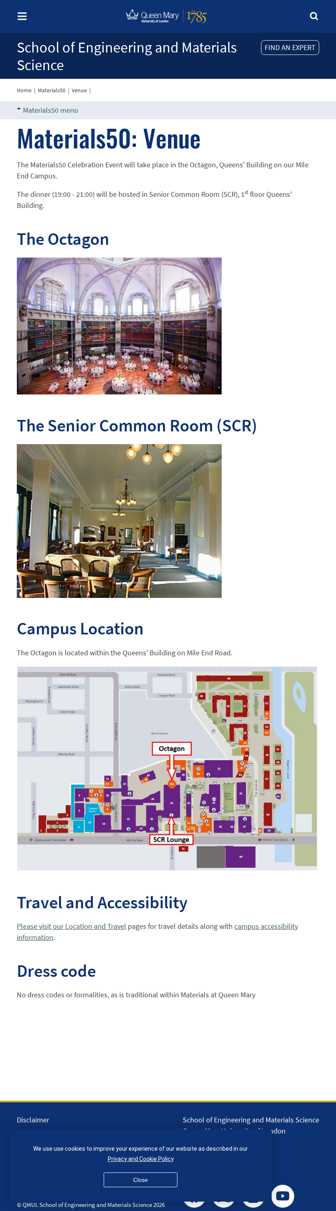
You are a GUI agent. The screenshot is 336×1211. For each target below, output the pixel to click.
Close (140, 1180)
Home (24, 90)
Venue (79, 90)
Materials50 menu (50, 110)
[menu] (22, 18)
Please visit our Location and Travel (71, 926)
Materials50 (52, 90)
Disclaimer (33, 1119)
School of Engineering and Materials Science (127, 56)
